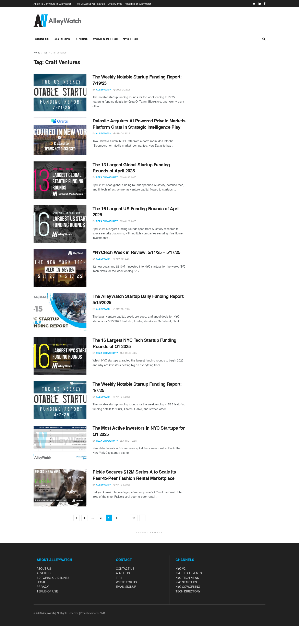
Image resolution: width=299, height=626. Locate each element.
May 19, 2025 (122, 258)
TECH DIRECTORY (188, 591)
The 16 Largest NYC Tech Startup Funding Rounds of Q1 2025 (134, 343)
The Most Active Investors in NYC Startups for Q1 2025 (139, 431)
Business (41, 39)
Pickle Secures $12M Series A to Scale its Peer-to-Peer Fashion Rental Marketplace (134, 474)
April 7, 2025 (122, 396)
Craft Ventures (59, 52)
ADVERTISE (44, 573)
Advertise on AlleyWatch (138, 3)
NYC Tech (130, 39)
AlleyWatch (103, 89)
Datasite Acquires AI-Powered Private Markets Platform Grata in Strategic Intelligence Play (139, 123)
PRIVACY (43, 587)
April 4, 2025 (129, 440)
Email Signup (114, 3)
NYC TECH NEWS (187, 578)
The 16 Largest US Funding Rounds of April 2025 (136, 211)
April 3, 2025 (122, 484)
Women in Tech (105, 39)
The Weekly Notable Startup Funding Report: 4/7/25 (137, 387)
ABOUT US (44, 568)
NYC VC (181, 568)
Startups (62, 39)
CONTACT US (125, 568)
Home (37, 52)
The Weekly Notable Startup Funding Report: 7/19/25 (137, 79)
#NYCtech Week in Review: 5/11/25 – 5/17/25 (136, 252)
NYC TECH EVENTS (189, 573)
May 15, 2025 (122, 308)
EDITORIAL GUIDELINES (53, 578)
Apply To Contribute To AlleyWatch (53, 3)
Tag (46, 52)
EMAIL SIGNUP (126, 587)
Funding (81, 39)
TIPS (119, 578)
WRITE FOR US (126, 582)
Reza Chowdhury (107, 177)
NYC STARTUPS (186, 582)
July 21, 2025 (122, 89)
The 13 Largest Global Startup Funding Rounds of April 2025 (131, 167)
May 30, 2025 (129, 177)
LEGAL (41, 582)
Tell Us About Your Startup (90, 3)
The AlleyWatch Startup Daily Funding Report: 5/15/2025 (138, 299)
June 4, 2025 (122, 133)
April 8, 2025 (129, 352)
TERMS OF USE (47, 591)
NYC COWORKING (188, 587)
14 (133, 518)
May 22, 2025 (129, 221)
